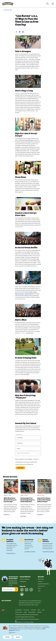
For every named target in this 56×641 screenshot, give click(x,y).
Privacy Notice (31, 612)
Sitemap (39, 612)
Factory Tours (41, 586)
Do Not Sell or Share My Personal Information (26, 614)
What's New (41, 579)
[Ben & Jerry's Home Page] (8, 3)
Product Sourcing (10, 553)
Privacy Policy (14, 628)
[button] (4, 610)
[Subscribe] (16, 589)
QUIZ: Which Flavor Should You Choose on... (30, 603)
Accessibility (18, 610)
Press (39, 588)
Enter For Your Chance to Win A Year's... (29, 605)
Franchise (33, 610)
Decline (7, 637)
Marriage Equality (19, 293)
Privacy (31, 459)
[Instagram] (26, 590)
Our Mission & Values (29, 551)
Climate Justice (33, 292)
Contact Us (26, 610)
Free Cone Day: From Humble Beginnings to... (30, 601)
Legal (25, 612)
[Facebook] (22, 590)
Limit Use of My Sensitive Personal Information (27, 619)
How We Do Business (43, 584)
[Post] (23, 32)
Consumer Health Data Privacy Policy (24, 617)
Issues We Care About (48, 551)
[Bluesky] (22, 594)
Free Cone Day (8, 10)
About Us (40, 581)
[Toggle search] (48, 4)
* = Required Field (18, 434)
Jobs (39, 591)
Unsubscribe (23, 581)
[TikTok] (31, 590)
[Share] (16, 32)
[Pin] (19, 32)
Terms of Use (18, 612)
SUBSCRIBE (20, 468)
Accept (18, 637)
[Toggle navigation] (53, 4)
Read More (6, 514)
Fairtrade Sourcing (29, 293)
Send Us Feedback (24, 579)
